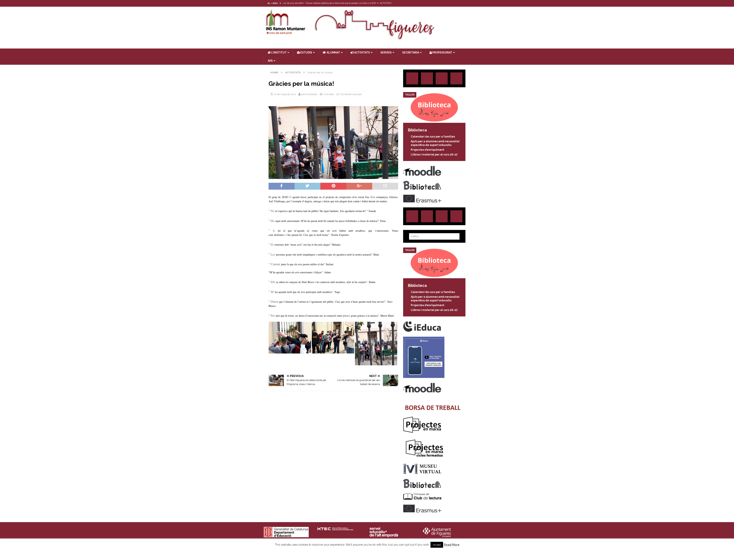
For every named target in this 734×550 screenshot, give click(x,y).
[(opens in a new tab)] (434, 120)
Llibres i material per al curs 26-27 (434, 154)
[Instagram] (444, 3)
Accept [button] (437, 544)
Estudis (306, 52)
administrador (309, 94)
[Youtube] (467, 3)
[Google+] (456, 78)
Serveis (386, 52)
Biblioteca (417, 130)
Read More (452, 544)
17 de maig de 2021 (285, 94)
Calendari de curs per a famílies (433, 136)
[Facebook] (459, 3)
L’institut (279, 52)
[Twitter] (452, 3)
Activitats (329, 94)
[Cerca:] (434, 236)
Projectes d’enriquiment (427, 149)
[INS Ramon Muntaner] (367, 38)
